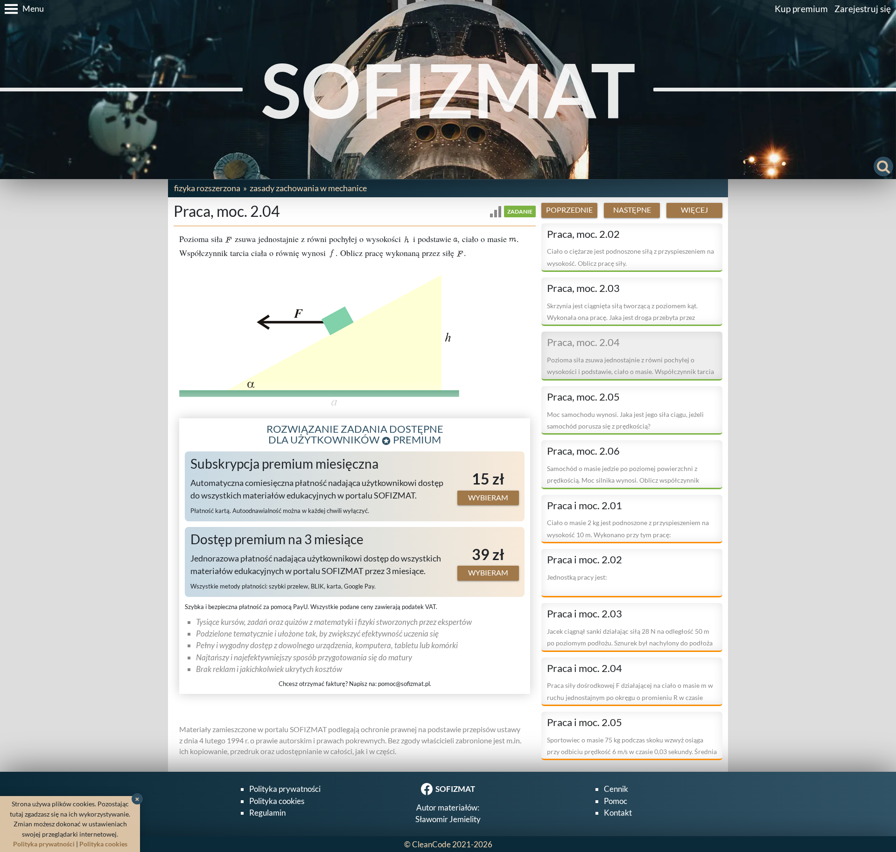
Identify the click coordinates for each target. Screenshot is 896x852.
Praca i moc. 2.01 (584, 505)
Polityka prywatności (285, 789)
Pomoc (615, 801)
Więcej (694, 210)
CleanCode (431, 844)
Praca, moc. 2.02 (583, 234)
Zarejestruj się (862, 8)
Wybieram (488, 497)
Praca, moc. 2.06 (583, 451)
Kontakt (618, 812)
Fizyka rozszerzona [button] (207, 188)
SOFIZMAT (448, 89)
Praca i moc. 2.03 (584, 614)
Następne (632, 210)
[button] (22, 9)
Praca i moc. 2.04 (584, 668)
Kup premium (801, 8)
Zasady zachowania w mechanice (308, 188)
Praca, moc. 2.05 (583, 397)
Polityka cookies (276, 801)
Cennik (616, 789)
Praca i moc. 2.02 (584, 560)
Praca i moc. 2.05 (584, 722)
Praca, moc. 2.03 (583, 288)
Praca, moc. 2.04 (583, 342)
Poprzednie (569, 210)
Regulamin (267, 812)
